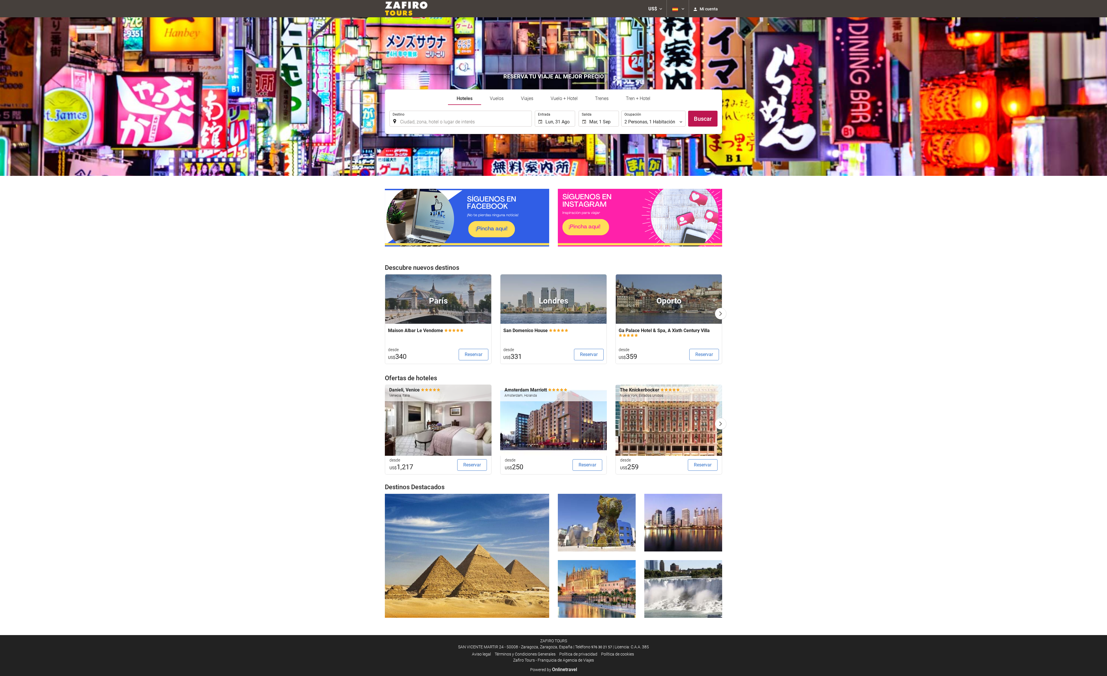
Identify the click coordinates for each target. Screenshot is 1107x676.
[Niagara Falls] (683, 589)
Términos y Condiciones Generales (525, 654)
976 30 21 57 (601, 647)
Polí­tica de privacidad (578, 654)
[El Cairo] (467, 556)
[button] (655, 8)
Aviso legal (481, 654)
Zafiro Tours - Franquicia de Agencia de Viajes (553, 660)
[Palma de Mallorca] (597, 589)
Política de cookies (617, 654)
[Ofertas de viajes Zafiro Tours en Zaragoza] (406, 8)
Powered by (553, 669)
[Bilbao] (597, 522)
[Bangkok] (683, 522)
